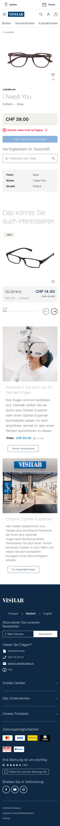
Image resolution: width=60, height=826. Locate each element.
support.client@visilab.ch (21, 663)
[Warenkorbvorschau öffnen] (55, 14)
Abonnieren (45, 634)
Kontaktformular (16, 651)
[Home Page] (16, 14)
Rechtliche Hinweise (12, 808)
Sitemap (6, 818)
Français (13, 613)
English (47, 613)
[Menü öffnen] (5, 14)
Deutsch (31, 613)
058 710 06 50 (16, 657)
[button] (48, 14)
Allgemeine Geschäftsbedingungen (18, 813)
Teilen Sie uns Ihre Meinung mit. (28, 772)
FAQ (10, 669)
